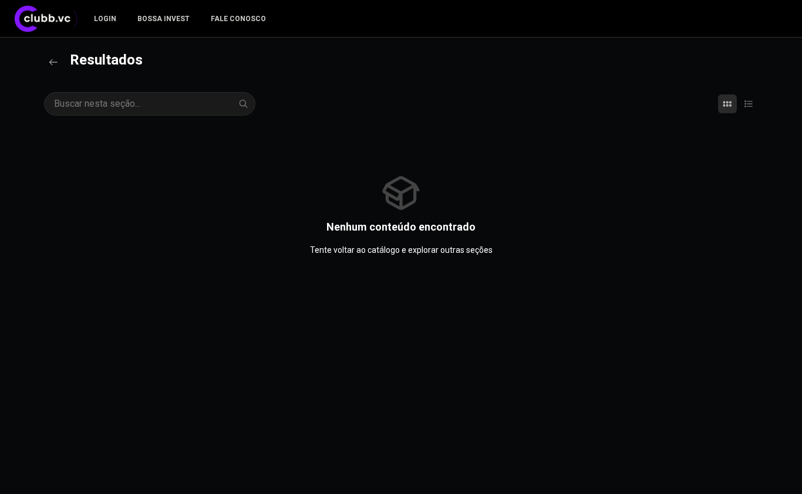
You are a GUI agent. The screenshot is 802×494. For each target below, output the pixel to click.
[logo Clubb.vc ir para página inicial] (49, 19)
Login (105, 19)
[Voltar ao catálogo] (53, 62)
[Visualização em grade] (727, 103)
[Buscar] (243, 103)
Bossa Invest (163, 19)
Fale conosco (238, 19)
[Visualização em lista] (748, 103)
